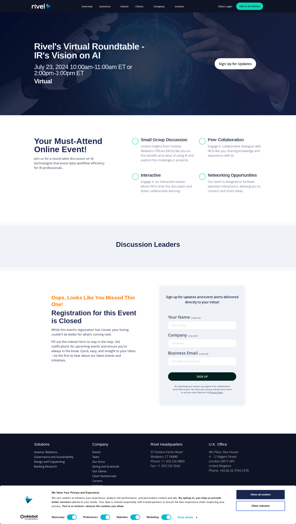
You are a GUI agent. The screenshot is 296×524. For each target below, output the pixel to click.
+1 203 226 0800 (172, 461)
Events (124, 6)
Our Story (98, 462)
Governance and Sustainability (53, 457)
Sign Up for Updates (235, 63)
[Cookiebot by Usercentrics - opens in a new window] (29, 517)
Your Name (184, 317)
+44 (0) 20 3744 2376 (234, 470)
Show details (185, 517)
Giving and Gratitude (105, 466)
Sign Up (202, 376)
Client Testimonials (104, 476)
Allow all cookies (260, 494)
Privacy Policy (216, 392)
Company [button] (159, 6)
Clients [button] (139, 6)
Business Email (188, 353)
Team (95, 457)
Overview (87, 6)
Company (183, 335)
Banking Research (45, 466)
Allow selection (260, 505)
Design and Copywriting (49, 462)
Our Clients (99, 471)
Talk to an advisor (249, 6)
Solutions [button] (105, 6)
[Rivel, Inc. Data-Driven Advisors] (41, 6)
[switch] (105, 517)
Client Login (225, 6)
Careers (97, 481)
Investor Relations (45, 452)
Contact (179, 6)
